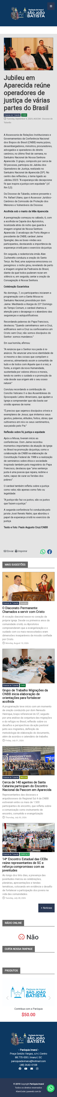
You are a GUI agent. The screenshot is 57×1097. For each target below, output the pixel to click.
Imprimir (22, 551)
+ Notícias (46, 907)
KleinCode (20, 1091)
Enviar (10, 551)
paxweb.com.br (34, 1091)
